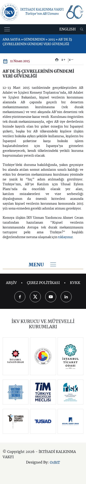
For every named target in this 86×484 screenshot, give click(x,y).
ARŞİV (11, 283)
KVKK (75, 283)
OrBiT (55, 462)
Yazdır (57, 59)
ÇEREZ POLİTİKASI (43, 283)
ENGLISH (67, 29)
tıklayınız (65, 237)
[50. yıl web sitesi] (74, 12)
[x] (35, 296)
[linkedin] (66, 296)
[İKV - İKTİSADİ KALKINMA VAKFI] (9, 12)
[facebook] (19, 296)
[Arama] (81, 29)
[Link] (15, 356)
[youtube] (50, 296)
